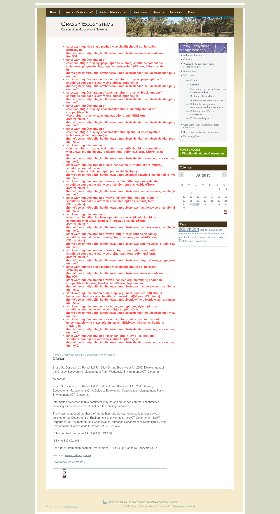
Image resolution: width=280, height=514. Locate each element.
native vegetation (187, 233)
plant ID (221, 233)
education (188, 229)
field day (204, 230)
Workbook (109, 354)
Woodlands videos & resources (203, 153)
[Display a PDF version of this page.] (64, 476)
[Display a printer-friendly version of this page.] (64, 469)
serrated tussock (187, 237)
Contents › (78, 462)
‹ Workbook (60, 462)
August (203, 175)
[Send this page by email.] (64, 472)
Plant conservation (207, 233)
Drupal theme (53, 506)
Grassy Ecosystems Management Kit (82, 354)
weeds (191, 241)
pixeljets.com (71, 506)
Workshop (201, 241)
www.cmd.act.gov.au (78, 455)
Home (56, 354)
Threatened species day (210, 237)
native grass (215, 230)
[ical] (225, 212)
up (69, 462)
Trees (183, 240)
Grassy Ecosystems (87, 23)
